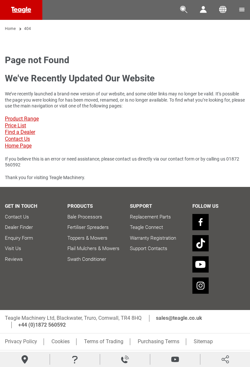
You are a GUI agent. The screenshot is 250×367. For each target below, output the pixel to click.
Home (10, 28)
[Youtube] (200, 264)
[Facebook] (200, 222)
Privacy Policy (21, 341)
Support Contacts (148, 248)
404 (27, 28)
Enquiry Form (19, 238)
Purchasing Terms (158, 341)
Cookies (60, 341)
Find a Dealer (20, 132)
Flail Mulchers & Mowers (93, 248)
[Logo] (21, 10)
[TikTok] (200, 243)
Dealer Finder (19, 227)
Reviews (14, 259)
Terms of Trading (103, 341)
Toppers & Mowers (87, 238)
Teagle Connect (146, 227)
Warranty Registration (153, 238)
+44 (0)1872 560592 (42, 325)
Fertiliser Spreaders (88, 227)
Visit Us (13, 248)
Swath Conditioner (86, 259)
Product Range (22, 119)
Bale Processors (84, 217)
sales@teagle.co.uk (179, 318)
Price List (15, 125)
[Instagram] (200, 285)
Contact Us (17, 139)
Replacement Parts (150, 217)
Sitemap (203, 341)
